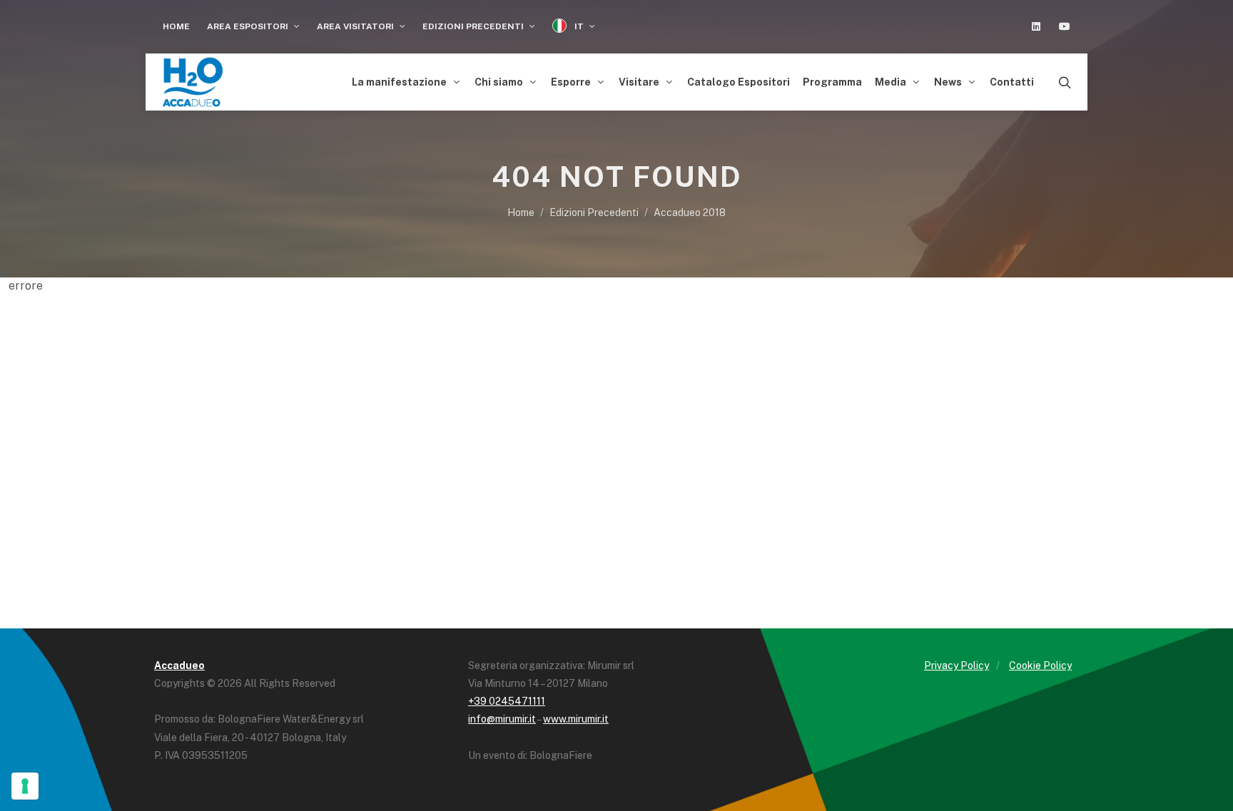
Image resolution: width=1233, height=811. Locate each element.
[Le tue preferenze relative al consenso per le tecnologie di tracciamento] (25, 786)
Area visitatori (356, 26)
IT (579, 26)
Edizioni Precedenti (474, 26)
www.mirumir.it (576, 719)
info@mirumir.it (502, 719)
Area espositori (248, 26)
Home (176, 26)
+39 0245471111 (506, 701)
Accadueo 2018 (690, 212)
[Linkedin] (1036, 26)
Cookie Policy (1040, 665)
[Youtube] (1064, 26)
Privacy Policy (956, 665)
